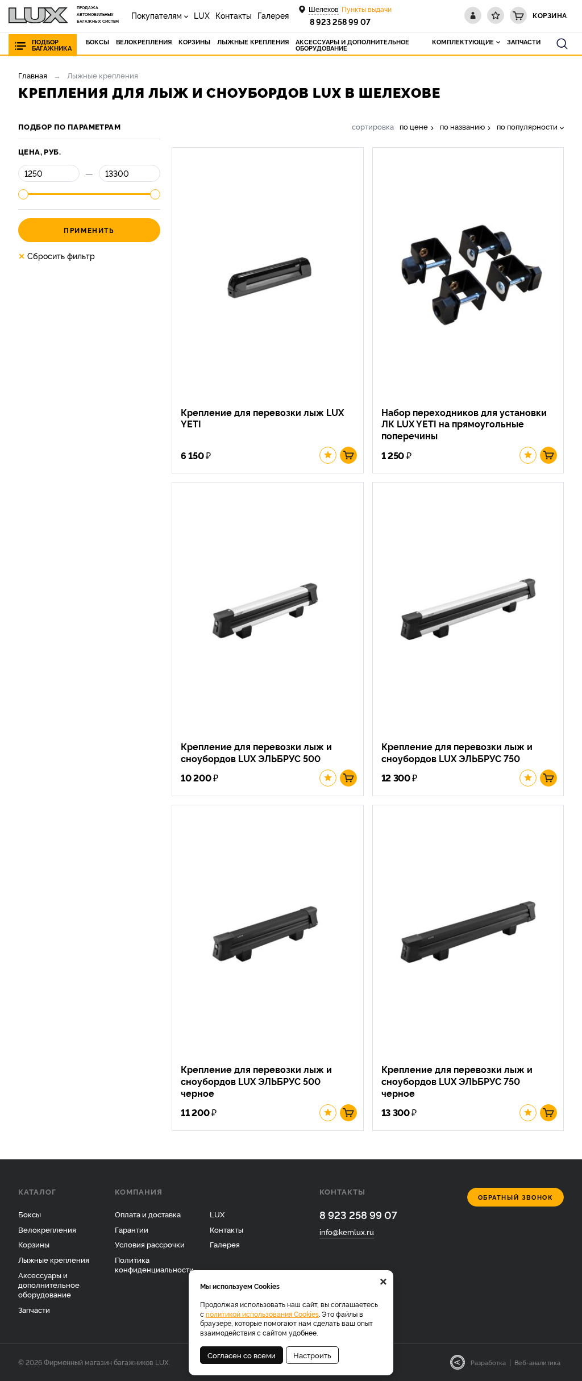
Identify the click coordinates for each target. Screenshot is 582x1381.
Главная (32, 75)
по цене (414, 126)
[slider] (23, 194)
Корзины (33, 1244)
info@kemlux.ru (346, 1231)
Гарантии (131, 1229)
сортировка (373, 126)
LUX (202, 15)
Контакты (233, 15)
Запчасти (34, 1309)
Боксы (29, 1214)
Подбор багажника (52, 45)
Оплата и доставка (148, 1214)
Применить (89, 230)
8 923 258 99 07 (340, 21)
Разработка (488, 1362)
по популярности (527, 126)
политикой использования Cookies (262, 1313)
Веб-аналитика (537, 1362)
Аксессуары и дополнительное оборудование (49, 1284)
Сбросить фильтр (56, 256)
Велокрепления (47, 1229)
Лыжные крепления (53, 1259)
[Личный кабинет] (472, 15)
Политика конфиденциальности (154, 1264)
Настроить (312, 1355)
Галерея (273, 15)
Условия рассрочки (150, 1244)
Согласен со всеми (241, 1355)
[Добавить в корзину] (348, 455)
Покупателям (156, 15)
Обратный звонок (516, 1197)
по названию (462, 126)
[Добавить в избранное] (327, 455)
